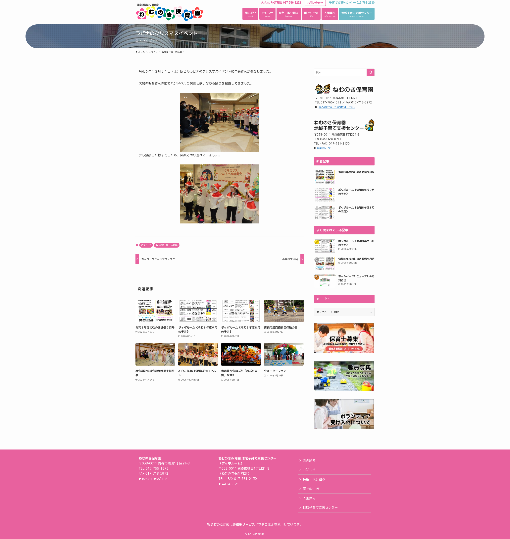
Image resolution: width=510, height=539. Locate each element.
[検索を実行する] (371, 72)
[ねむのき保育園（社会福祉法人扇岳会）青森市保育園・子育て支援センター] (169, 12)
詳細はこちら (325, 148)
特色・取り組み (314, 479)
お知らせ (146, 245)
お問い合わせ (315, 2)
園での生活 (311, 489)
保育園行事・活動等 (167, 245)
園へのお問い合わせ (154, 479)
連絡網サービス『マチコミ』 (253, 524)
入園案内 (309, 498)
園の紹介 (309, 460)
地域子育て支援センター (320, 507)
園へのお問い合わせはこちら (337, 107)
